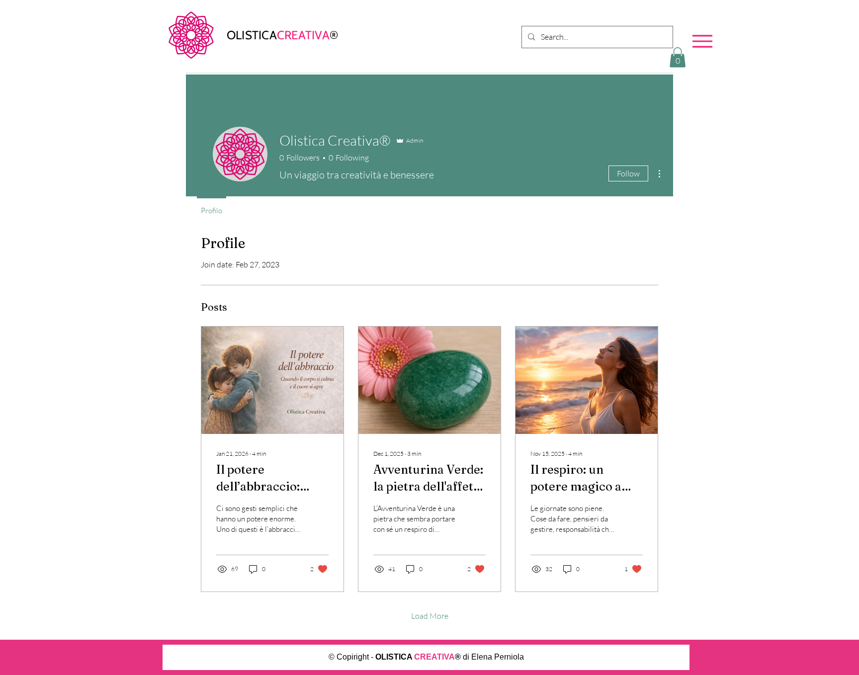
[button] (677, 57)
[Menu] (702, 41)
